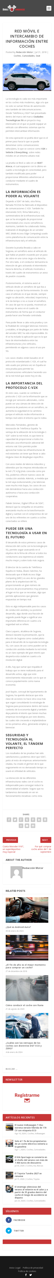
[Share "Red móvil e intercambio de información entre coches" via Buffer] (45, 820)
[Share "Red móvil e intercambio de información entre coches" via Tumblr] (27, 820)
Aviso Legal (14, 1267)
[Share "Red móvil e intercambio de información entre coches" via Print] (33, 826)
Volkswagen (40, 1133)
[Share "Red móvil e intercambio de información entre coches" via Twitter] (15, 820)
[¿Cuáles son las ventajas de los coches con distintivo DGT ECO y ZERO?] (27, 1026)
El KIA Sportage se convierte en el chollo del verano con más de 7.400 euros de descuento (31, 1160)
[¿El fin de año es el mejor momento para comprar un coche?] (27, 947)
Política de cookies (27, 1271)
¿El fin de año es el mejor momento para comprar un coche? (26, 966)
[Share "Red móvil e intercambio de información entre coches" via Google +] (21, 820)
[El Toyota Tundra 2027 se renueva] (9, 1175)
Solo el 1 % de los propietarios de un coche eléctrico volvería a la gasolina (31, 1144)
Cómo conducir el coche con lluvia (25, 1005)
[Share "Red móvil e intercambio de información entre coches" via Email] (27, 826)
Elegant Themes (26, 1260)
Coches (17, 55)
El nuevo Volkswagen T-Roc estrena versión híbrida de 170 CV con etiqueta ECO (30, 1128)
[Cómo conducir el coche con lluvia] (27, 988)
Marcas (40, 1165)
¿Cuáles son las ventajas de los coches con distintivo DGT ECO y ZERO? (24, 1045)
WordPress (27, 1263)
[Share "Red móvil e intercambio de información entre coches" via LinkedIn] (39, 820)
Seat (38, 55)
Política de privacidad (33, 1267)
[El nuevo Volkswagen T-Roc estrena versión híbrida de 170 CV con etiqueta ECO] (9, 1127)
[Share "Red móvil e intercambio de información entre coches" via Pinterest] (33, 820)
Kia (34, 1165)
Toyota (36, 1179)
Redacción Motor (24, 52)
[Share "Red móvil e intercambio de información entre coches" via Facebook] (9, 820)
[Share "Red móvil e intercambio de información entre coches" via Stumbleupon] (21, 826)
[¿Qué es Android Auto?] (27, 910)
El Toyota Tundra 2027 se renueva (28, 1175)
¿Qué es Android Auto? (18, 927)
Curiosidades (28, 55)
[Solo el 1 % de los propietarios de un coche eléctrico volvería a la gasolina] (9, 1143)
